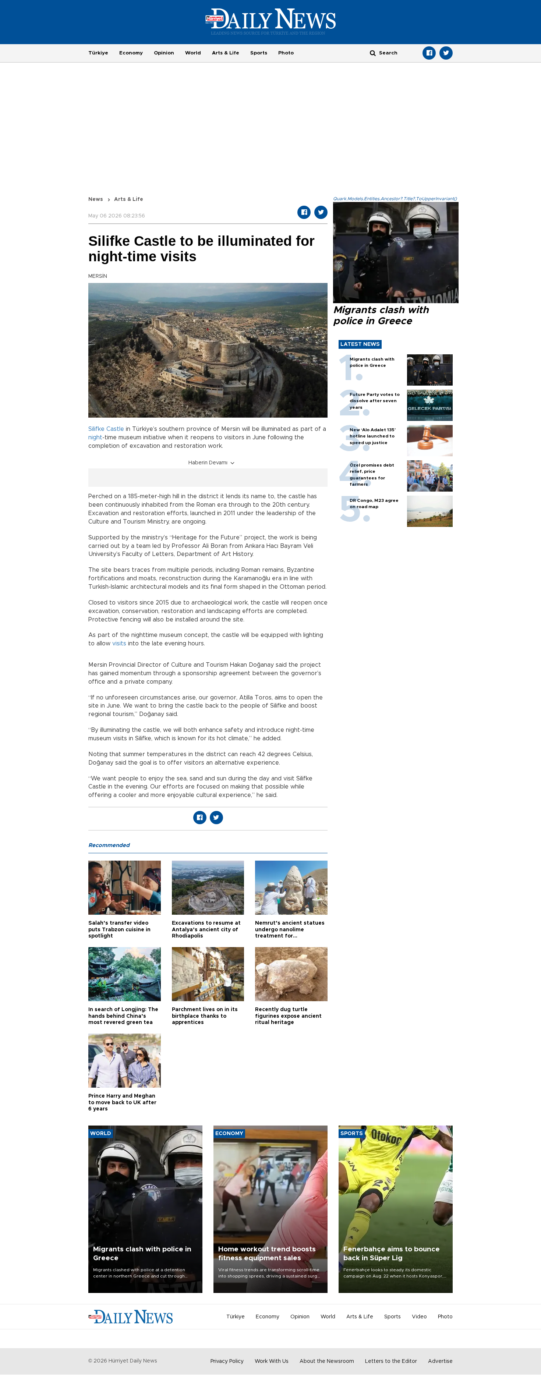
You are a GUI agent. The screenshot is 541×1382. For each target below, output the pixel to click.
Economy (131, 53)
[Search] (373, 53)
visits (119, 643)
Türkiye (98, 53)
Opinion (164, 53)
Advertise (440, 1361)
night (95, 437)
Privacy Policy (227, 1361)
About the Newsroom (327, 1361)
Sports (258, 53)
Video (419, 1316)
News (95, 199)
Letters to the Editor (391, 1361)
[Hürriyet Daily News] (270, 21)
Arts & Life (225, 53)
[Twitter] (446, 53)
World (193, 53)
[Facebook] (429, 53)
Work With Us (272, 1361)
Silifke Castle (106, 429)
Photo (286, 53)
